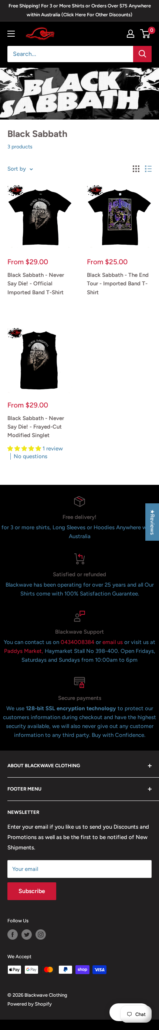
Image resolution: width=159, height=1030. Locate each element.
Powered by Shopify (29, 1004)
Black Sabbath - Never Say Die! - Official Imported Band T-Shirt (35, 284)
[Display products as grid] (136, 168)
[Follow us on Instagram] (40, 934)
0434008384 (78, 642)
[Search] (142, 54)
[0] (145, 33)
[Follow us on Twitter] (26, 934)
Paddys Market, (23, 651)
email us (112, 642)
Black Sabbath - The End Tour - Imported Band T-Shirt (118, 284)
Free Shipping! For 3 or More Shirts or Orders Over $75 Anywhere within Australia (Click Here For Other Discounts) (80, 10)
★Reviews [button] (152, 522)
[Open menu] (11, 34)
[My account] (130, 34)
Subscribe (31, 891)
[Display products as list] (148, 168)
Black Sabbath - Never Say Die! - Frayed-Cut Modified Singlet (35, 427)
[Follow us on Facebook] (12, 934)
